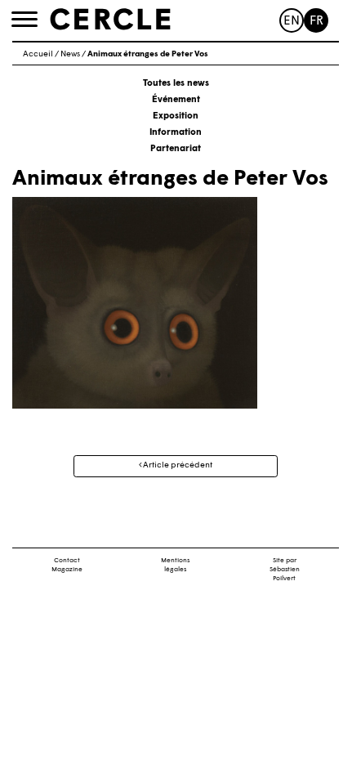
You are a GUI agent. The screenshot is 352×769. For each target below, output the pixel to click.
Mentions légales (175, 565)
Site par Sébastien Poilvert (285, 569)
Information (175, 132)
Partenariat (175, 149)
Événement (176, 100)
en (291, 22)
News (70, 54)
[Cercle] (110, 20)
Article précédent (176, 465)
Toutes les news (176, 83)
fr (316, 22)
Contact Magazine (66, 565)
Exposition (175, 116)
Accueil (38, 54)
